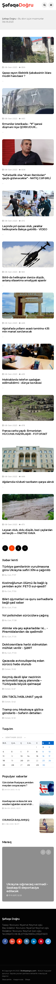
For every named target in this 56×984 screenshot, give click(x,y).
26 (12, 765)
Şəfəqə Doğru (9, 18)
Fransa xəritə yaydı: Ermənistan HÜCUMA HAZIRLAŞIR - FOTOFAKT (24, 432)
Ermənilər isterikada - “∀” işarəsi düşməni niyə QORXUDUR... (22, 125)
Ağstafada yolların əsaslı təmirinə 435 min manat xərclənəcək (25, 330)
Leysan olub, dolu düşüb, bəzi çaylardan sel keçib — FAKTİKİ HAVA (27, 531)
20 (21, 760)
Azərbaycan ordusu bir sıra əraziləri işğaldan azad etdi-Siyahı (17, 804)
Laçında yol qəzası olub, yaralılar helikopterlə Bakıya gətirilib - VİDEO (24, 228)
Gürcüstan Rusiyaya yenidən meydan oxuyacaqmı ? (17, 784)
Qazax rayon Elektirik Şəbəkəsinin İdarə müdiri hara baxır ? (26, 74)
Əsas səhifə (6, 979)
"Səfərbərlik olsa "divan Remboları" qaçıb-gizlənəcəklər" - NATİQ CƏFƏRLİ (26, 177)
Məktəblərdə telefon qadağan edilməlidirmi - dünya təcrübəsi (21, 381)
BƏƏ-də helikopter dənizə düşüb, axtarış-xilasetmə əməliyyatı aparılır (24, 279)
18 (4, 760)
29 (37, 765)
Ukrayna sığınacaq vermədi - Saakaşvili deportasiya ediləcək (27, 887)
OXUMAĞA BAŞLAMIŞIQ (15, 820)
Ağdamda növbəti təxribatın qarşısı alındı (28, 482)
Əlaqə (27, 979)
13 (21, 756)
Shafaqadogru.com (28, 971)
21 (28, 760)
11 (3, 756)
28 (28, 765)
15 (37, 756)
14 (28, 756)
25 (4, 765)
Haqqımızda (18, 979)
